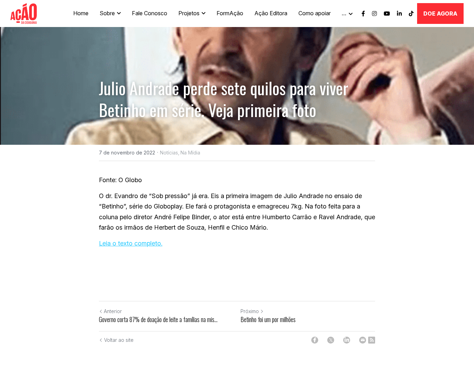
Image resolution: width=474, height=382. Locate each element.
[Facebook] (314, 340)
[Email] (362, 340)
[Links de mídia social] (363, 13)
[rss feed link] (371, 340)
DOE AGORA (440, 13)
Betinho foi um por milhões (268, 319)
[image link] (23, 13)
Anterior (113, 311)
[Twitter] (330, 340)
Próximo (249, 311)
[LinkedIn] (346, 340)
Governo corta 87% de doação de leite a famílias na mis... (158, 319)
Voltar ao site (119, 340)
